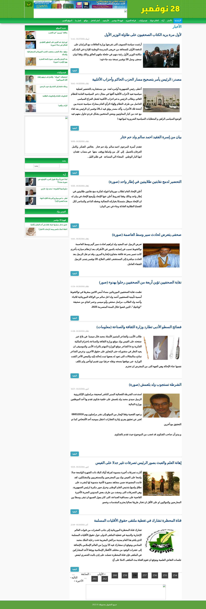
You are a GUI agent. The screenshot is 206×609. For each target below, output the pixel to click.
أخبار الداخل (95, 20)
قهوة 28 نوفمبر (117, 20)
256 (155, 575)
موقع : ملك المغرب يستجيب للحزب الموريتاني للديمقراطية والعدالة (47, 53)
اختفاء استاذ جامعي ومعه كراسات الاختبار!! (52, 229)
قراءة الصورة (131, 20)
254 (175, 575)
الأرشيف (106, 20)
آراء (163, 20)
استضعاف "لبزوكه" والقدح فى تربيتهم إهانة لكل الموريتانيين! (52, 78)
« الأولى (101, 574)
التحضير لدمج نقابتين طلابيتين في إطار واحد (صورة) (145, 182)
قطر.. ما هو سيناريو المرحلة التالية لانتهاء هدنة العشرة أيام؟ (53, 199)
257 (145, 575)
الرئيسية (178, 20)
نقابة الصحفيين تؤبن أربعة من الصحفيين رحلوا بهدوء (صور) (140, 282)
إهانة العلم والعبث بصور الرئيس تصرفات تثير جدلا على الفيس (138, 463)
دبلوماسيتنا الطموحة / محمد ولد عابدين (54, 189)
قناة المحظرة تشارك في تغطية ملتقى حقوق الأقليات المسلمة (137, 520)
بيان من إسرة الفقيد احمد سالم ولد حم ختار (150, 137)
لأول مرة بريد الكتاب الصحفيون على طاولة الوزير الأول (142, 35)
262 (105, 578)
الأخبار (169, 20)
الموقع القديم (67, 20)
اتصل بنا (78, 20)
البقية (74, 70)
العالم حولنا (154, 20)
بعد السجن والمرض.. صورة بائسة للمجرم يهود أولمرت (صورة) (53, 60)
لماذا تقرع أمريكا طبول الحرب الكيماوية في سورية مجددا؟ (52, 180)
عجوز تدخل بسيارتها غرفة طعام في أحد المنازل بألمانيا (49, 225)
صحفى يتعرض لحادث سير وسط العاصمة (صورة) (146, 235)
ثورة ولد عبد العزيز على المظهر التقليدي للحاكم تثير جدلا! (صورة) (53, 43)
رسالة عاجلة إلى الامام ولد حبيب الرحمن (53, 86)
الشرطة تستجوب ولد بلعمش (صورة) (155, 384)
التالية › (74, 577)
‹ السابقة (86, 574)
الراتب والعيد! (62, 105)
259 (125, 575)
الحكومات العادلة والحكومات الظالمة (55, 96)
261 (95, 578)
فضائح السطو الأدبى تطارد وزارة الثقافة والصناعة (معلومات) (139, 327)
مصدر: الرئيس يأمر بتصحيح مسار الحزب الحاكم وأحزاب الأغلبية (136, 79)
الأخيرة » (78, 580)
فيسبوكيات (143, 20)
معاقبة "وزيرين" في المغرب (57, 32)
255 (165, 575)
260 (115, 575)
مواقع (86, 20)
